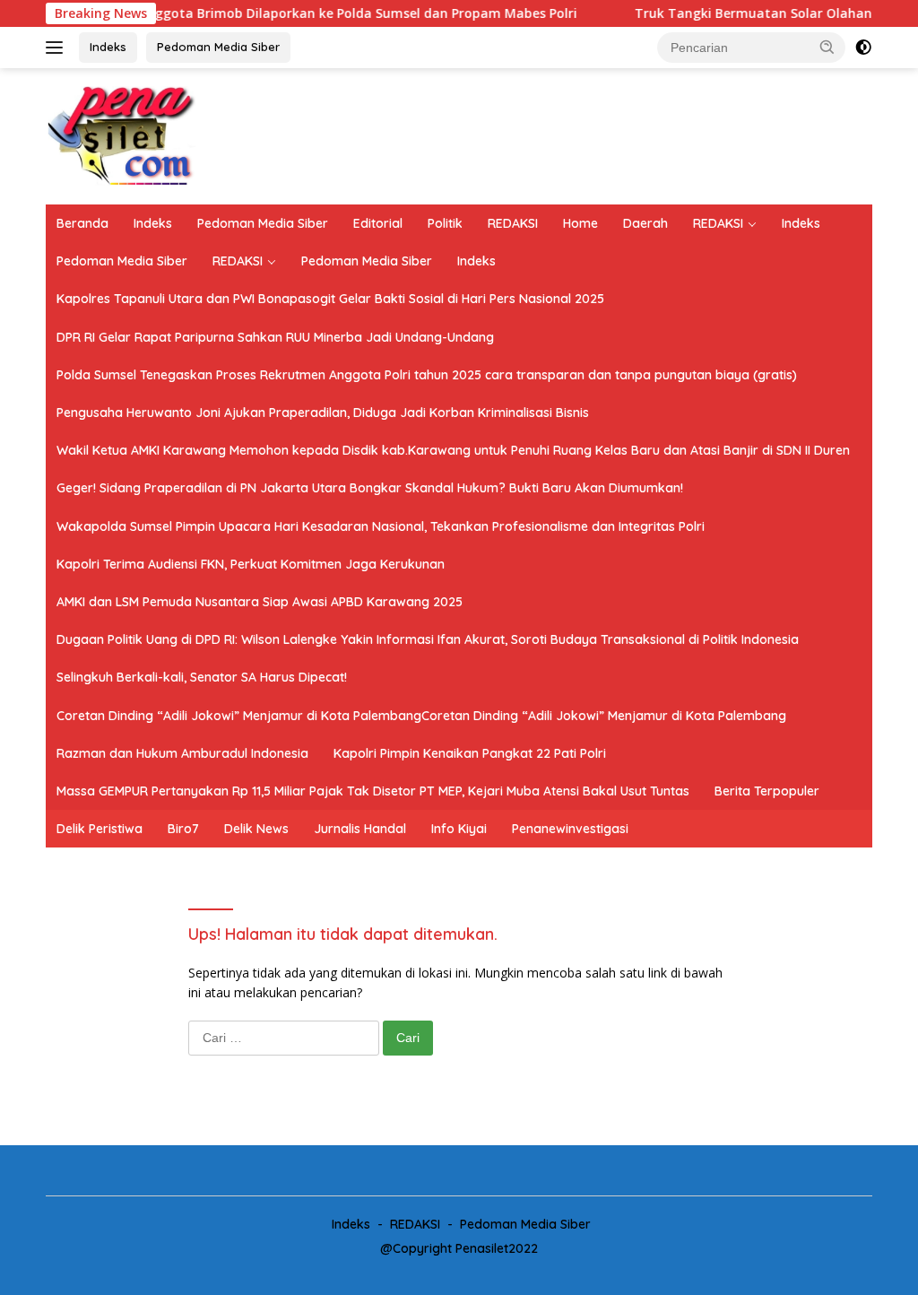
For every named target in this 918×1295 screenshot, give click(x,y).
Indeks (108, 46)
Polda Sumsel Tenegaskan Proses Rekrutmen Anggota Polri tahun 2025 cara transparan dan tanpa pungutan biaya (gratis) (426, 375)
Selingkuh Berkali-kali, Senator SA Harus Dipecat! (201, 677)
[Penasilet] (122, 134)
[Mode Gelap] (863, 47)
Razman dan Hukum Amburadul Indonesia (182, 753)
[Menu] (58, 47)
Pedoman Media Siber (218, 46)
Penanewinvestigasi (570, 829)
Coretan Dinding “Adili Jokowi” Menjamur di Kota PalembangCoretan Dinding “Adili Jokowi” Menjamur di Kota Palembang (421, 716)
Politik (445, 223)
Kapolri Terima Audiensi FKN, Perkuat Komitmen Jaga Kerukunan (250, 564)
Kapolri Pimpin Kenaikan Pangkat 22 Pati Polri (469, 753)
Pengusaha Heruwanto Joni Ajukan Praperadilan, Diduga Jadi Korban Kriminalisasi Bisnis (322, 412)
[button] (827, 46)
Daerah (645, 223)
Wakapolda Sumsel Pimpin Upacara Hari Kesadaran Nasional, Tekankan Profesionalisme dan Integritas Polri (380, 526)
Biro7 (183, 829)
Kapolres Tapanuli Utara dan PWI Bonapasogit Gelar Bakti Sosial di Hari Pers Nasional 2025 (330, 299)
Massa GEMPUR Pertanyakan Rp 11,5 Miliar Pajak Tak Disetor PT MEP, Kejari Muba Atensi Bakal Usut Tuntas (372, 791)
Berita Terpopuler (766, 791)
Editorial (378, 223)
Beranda (82, 223)
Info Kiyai (459, 829)
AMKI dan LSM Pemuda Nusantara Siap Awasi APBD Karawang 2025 (259, 602)
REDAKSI (513, 223)
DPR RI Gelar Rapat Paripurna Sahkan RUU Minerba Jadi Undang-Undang (275, 337)
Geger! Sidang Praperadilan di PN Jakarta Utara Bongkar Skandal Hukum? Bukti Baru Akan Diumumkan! (369, 488)
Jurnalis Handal (360, 829)
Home (580, 223)
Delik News (256, 829)
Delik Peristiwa (99, 829)
